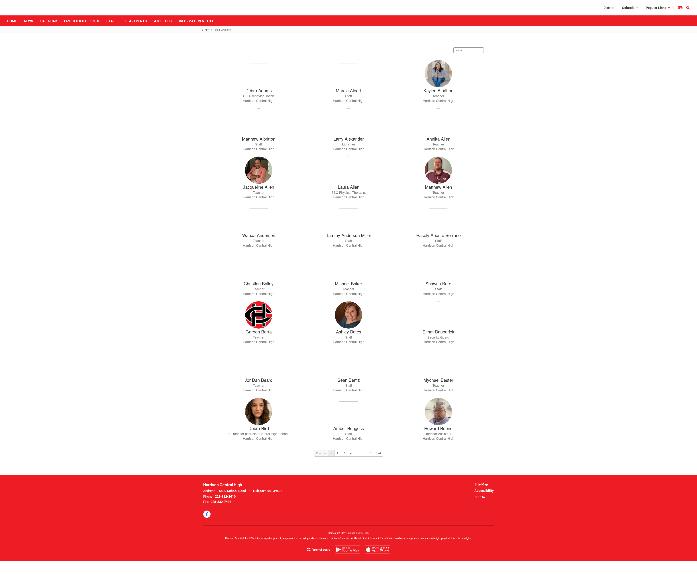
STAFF (205, 29)
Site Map (481, 484)
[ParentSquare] (318, 549)
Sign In (479, 497)
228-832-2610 (225, 496)
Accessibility (484, 491)
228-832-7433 (221, 502)
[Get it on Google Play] (347, 549)
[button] (630, 8)
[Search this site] (688, 8)
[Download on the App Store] (377, 549)
